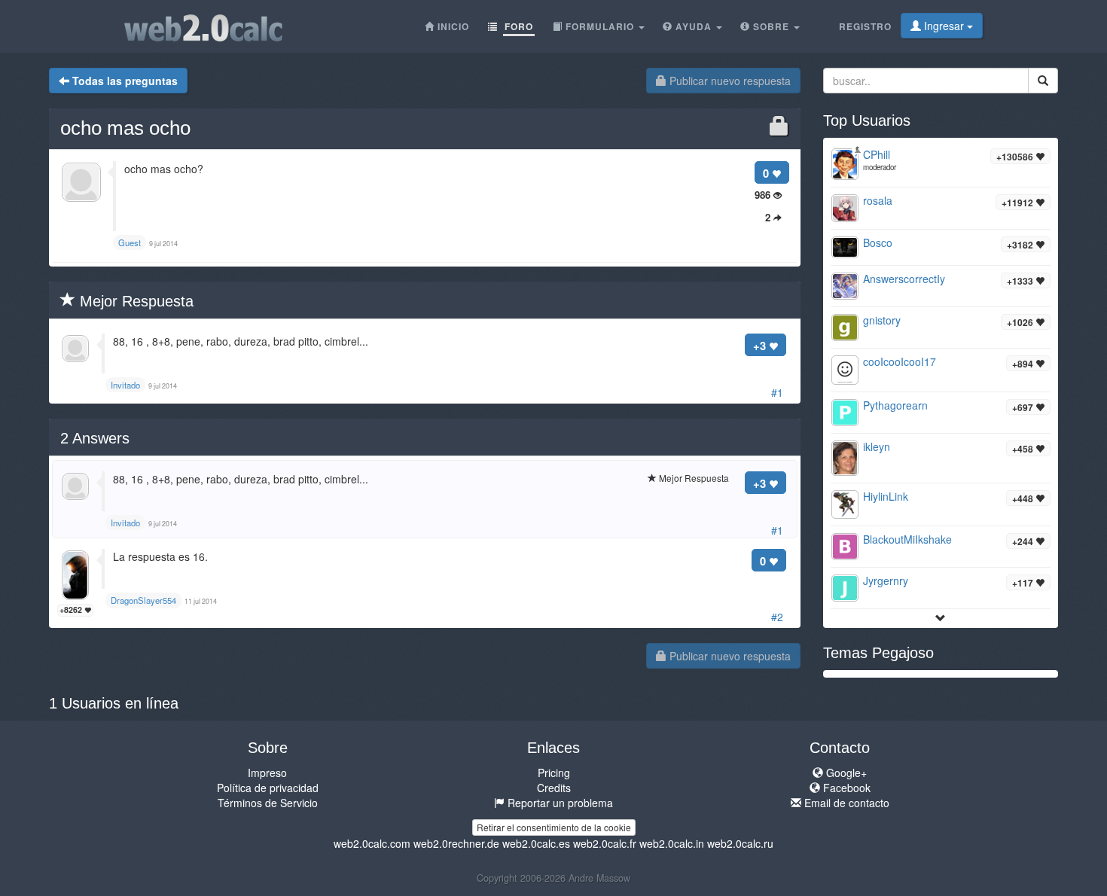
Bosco (877, 242)
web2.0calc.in (671, 843)
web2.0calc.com (372, 843)
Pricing (554, 772)
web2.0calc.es (536, 843)
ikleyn (876, 446)
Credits (554, 787)
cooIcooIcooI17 (899, 361)
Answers (95, 438)
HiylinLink (885, 496)
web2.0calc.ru (740, 843)
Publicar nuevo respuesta (728, 80)
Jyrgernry (885, 580)
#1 (777, 392)
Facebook (845, 787)
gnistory (882, 320)
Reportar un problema (559, 802)
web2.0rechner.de (456, 843)
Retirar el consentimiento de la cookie (554, 827)
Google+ (845, 772)
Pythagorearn (895, 405)
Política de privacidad (268, 787)
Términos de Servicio (268, 802)
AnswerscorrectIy (904, 278)
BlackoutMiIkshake (907, 539)
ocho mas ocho (125, 128)
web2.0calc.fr (604, 843)
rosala (877, 200)
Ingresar (944, 25)
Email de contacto (845, 802)
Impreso (267, 772)
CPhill (876, 154)
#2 (777, 616)
